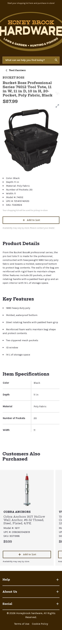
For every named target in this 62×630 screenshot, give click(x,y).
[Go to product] (26, 489)
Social (7, 603)
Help (6, 579)
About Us (9, 591)
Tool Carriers (17, 70)
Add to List (33, 220)
